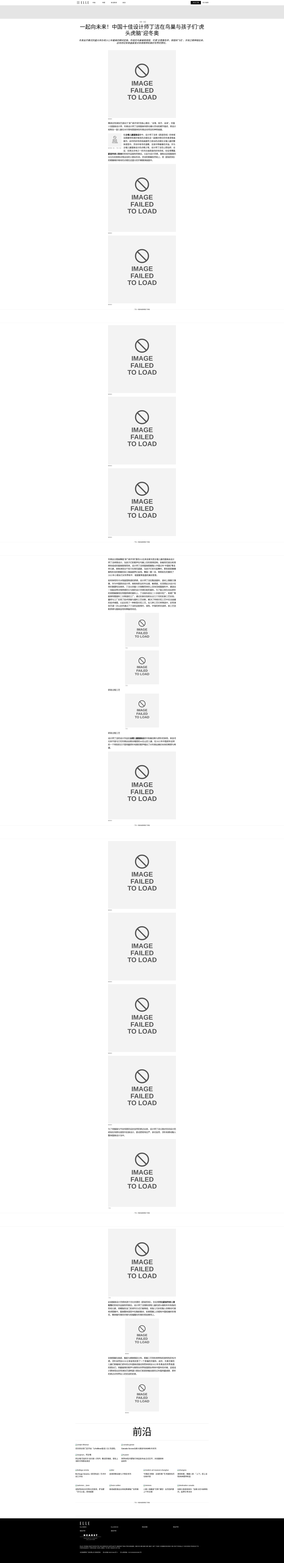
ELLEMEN (83, 1527)
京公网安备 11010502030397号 (131, 1552)
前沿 (141, 1433)
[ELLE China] (85, 2)
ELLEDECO (114, 1527)
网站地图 (144, 1527)
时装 (94, 2)
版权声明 (113, 1531)
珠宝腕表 (114, 2)
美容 (124, 2)
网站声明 (175, 1527)
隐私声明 (82, 1531)
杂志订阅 (196, 3)
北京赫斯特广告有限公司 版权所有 (90, 1552)
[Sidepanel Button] (78, 2)
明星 (103, 2)
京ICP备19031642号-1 (110, 1552)
